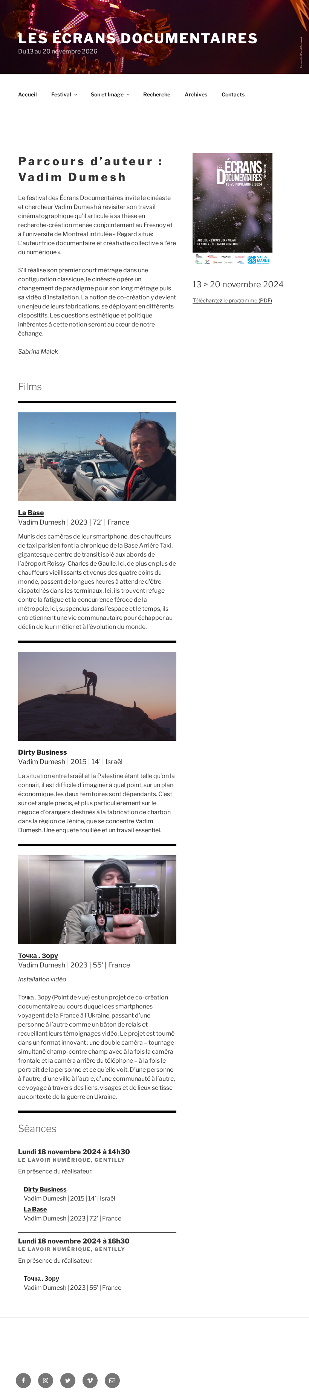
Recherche (156, 94)
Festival (61, 94)
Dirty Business (42, 752)
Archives (196, 94)
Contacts (233, 94)
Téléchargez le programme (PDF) (232, 300)
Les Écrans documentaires (138, 38)
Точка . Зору (38, 956)
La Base (31, 513)
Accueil (27, 94)
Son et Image (107, 94)
